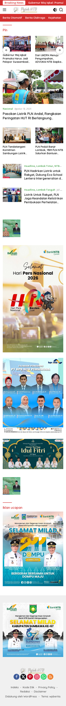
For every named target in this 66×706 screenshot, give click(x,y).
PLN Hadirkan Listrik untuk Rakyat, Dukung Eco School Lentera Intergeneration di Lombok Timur (43, 176)
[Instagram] (37, 677)
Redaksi (25, 691)
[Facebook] (16, 677)
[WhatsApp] (44, 677)
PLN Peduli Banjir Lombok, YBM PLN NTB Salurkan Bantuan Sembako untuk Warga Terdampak (49, 150)
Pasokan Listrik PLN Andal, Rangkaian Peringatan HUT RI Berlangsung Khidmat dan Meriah (32, 118)
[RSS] (50, 677)
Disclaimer (40, 691)
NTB (56, 166)
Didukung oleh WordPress (21, 696)
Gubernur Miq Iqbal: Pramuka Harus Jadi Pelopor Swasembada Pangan (16, 58)
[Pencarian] (61, 10)
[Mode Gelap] (55, 10)
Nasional (8, 108)
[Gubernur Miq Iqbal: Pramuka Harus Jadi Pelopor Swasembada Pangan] (17, 44)
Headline (29, 166)
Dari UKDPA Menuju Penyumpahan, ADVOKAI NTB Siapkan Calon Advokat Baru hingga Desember (49, 59)
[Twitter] (23, 677)
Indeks (15, 687)
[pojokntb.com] (25, 10)
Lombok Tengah (45, 189)
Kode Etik (28, 687)
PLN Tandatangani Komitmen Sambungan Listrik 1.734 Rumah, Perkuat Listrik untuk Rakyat (16, 150)
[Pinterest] (30, 677)
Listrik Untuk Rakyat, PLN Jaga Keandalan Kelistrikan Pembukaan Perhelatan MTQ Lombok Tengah (43, 200)
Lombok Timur (44, 166)
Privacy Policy (46, 687)
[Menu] (5, 10)
